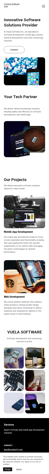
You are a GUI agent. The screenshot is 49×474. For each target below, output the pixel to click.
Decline (19, 469)
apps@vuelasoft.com (13, 449)
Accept (7, 469)
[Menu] (43, 6)
